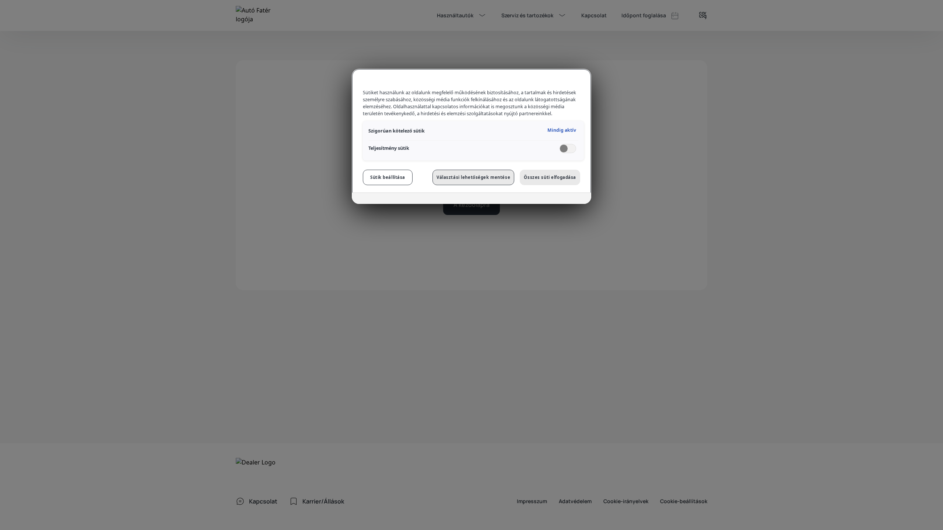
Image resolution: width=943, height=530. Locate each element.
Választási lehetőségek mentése (473, 177)
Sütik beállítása (387, 177)
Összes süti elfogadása (550, 177)
